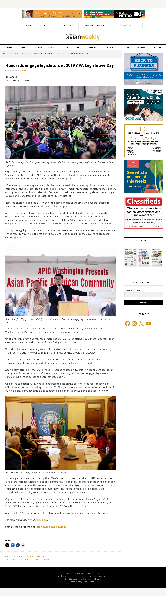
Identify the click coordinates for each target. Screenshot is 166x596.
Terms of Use (90, 581)
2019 (18, 559)
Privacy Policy (76, 581)
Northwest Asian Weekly (83, 37)
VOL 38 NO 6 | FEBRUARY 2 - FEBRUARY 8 (36, 559)
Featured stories (37, 557)
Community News (23, 557)
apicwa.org (41, 519)
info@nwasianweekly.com (51, 526)
